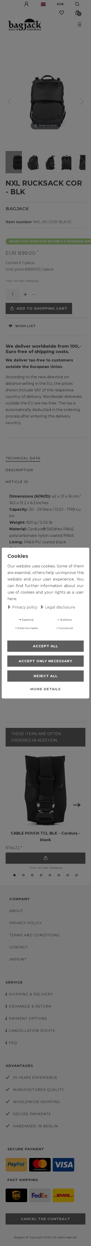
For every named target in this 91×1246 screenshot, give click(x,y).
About (16, 911)
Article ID (17, 482)
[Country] (43, 4)
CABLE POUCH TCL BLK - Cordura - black (45, 836)
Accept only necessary (45, 661)
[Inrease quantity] (25, 294)
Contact (18, 947)
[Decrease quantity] (33, 294)
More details (45, 689)
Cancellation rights (32, 1031)
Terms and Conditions (34, 935)
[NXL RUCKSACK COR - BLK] (17, 162)
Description (19, 470)
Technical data (23, 458)
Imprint (18, 959)
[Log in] (26, 4)
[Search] (77, 4)
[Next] (81, 101)
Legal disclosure (60, 607)
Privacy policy (25, 923)
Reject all (46, 676)
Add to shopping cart (42, 308)
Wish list (25, 326)
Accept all (45, 646)
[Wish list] (62, 12)
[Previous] (9, 101)
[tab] (23, 458)
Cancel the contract (45, 1219)
